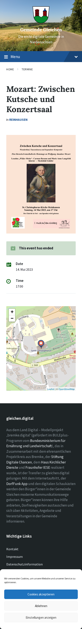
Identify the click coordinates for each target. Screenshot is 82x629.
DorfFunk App (17, 483)
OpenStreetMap (66, 389)
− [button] (12, 318)
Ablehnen (41, 606)
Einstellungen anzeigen (41, 617)
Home (10, 69)
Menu (15, 56)
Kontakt (12, 549)
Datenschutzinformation (24, 564)
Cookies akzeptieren (41, 594)
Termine (27, 69)
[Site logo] (41, 22)
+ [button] (12, 311)
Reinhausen (18, 120)
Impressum (14, 556)
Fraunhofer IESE (37, 467)
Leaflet (50, 389)
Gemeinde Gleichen (41, 30)
